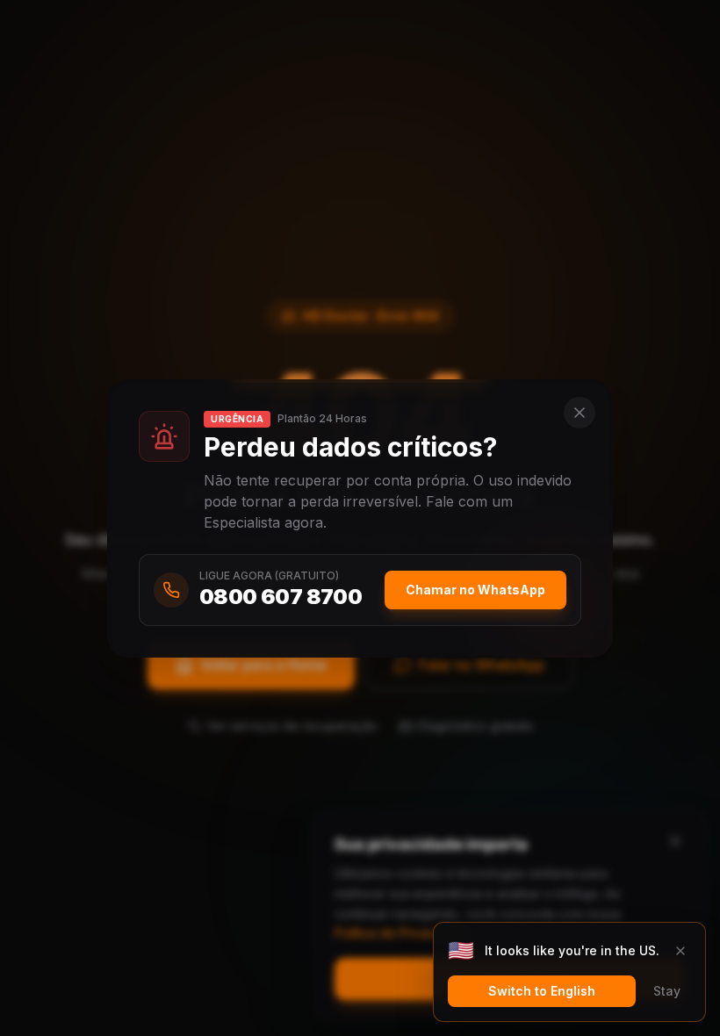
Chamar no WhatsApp (475, 589)
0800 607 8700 (280, 596)
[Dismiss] (680, 950)
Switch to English (541, 990)
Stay (666, 990)
